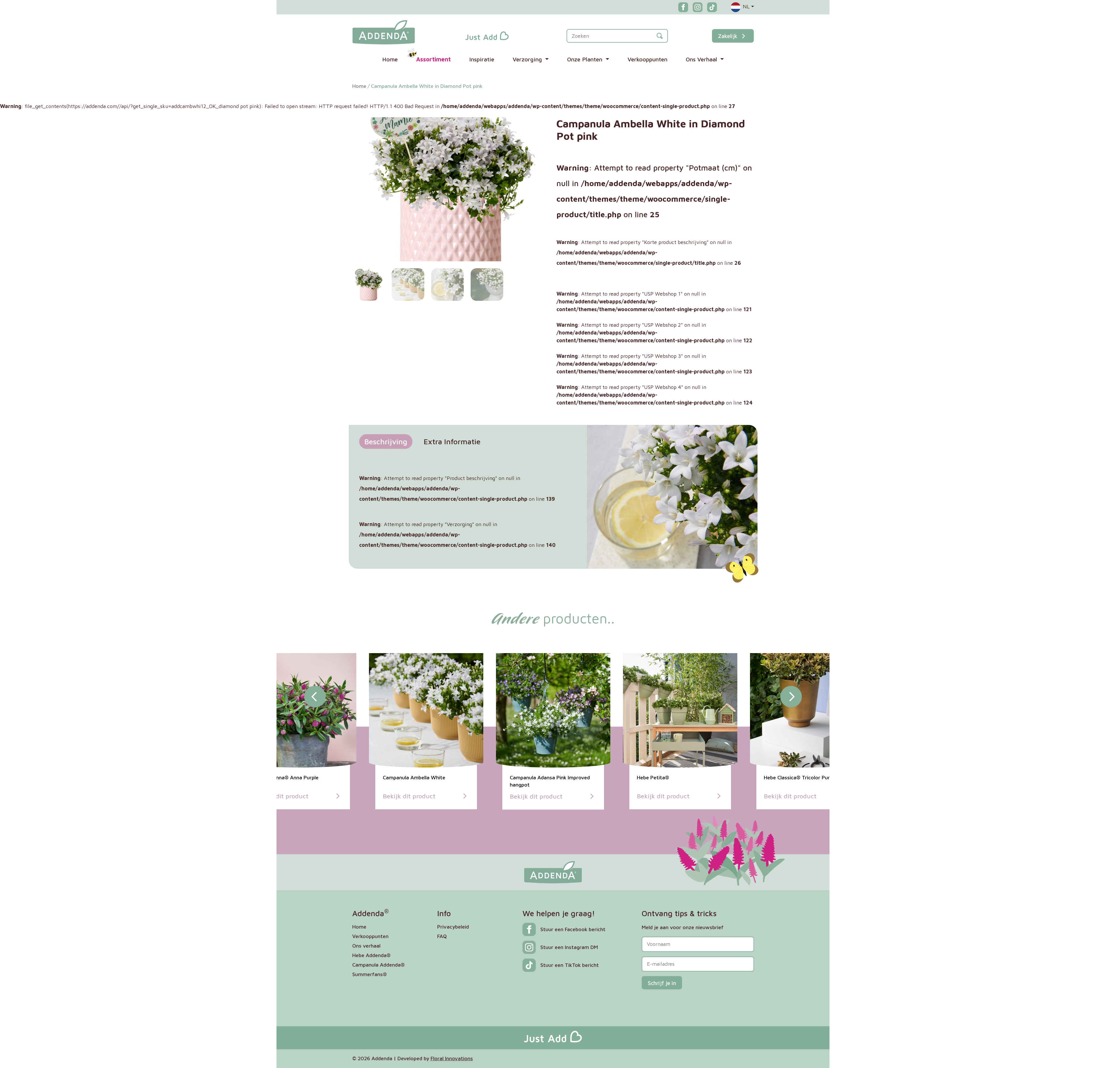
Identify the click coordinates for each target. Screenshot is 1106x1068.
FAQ (442, 936)
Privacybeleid (453, 927)
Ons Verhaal (702, 59)
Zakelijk (727, 36)
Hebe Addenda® (371, 955)
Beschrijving (385, 441)
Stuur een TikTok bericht (569, 965)
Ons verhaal (366, 946)
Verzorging (528, 59)
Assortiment (433, 59)
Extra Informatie (452, 441)
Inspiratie (481, 59)
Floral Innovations (452, 1058)
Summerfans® (369, 974)
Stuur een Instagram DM (569, 947)
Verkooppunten (647, 59)
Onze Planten (585, 59)
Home (390, 59)
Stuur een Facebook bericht (572, 929)
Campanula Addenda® (378, 965)
